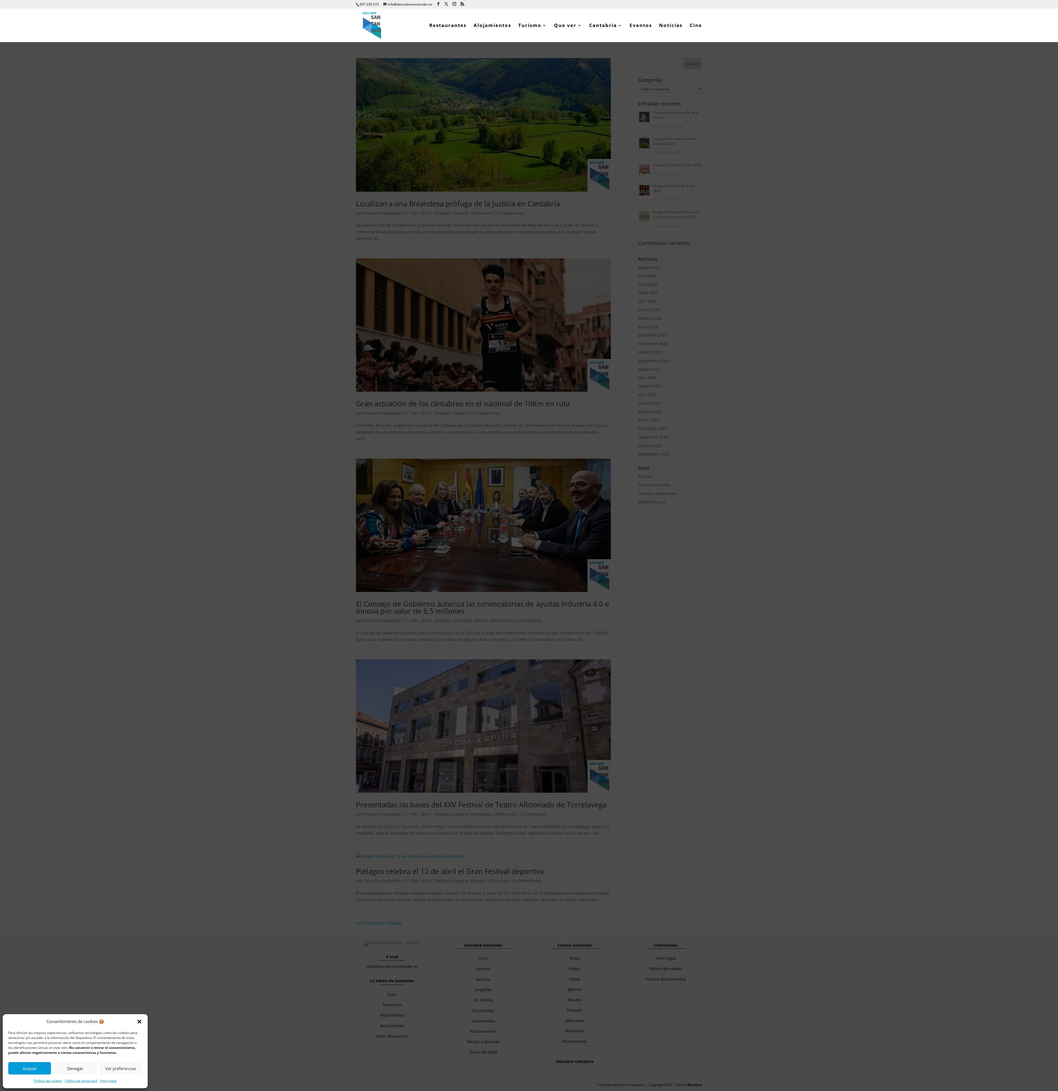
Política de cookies (48, 1080)
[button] (139, 1021)
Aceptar (30, 1068)
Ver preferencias (120, 1068)
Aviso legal (108, 1080)
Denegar (75, 1068)
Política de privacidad (81, 1080)
